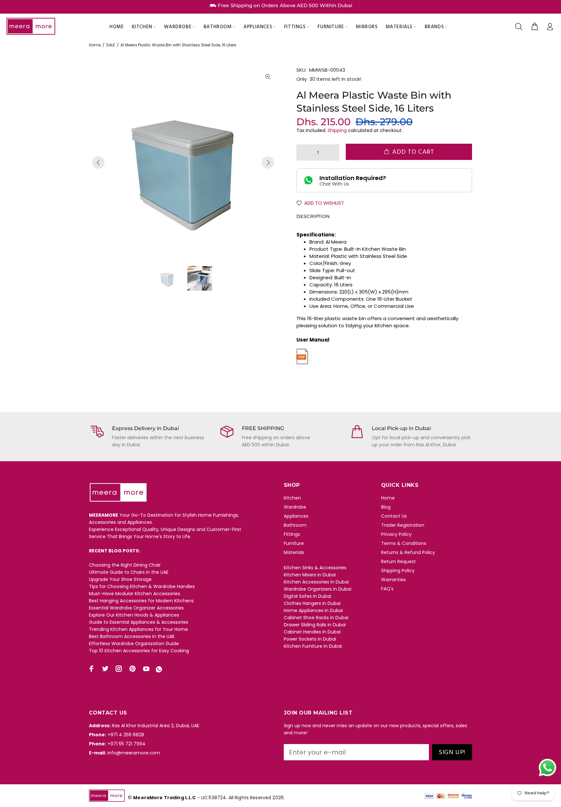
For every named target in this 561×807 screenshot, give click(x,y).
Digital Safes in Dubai (307, 596)
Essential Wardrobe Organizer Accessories (136, 608)
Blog (386, 507)
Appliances (296, 516)
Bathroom (295, 525)
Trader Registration (402, 525)
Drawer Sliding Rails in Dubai (315, 624)
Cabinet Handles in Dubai (312, 632)
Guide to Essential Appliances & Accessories (138, 622)
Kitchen (292, 498)
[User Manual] (302, 356)
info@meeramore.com (133, 753)
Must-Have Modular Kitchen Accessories (134, 593)
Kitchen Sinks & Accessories (315, 567)
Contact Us (394, 516)
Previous (98, 162)
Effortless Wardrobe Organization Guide (134, 643)
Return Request (398, 561)
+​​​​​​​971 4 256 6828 (125, 734)
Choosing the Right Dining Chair (125, 565)
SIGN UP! (452, 752)
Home (95, 45)
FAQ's (387, 588)
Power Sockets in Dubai (310, 639)
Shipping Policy (398, 570)
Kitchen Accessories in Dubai (316, 582)
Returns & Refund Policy (408, 552)
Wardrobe (295, 507)
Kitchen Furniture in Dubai (313, 646)
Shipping (337, 130)
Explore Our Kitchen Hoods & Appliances (134, 615)
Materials (294, 552)
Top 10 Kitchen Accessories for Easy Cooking (139, 650)
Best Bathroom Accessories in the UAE (132, 636)
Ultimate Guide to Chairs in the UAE (128, 572)
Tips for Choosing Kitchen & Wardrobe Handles (142, 586)
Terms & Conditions (403, 543)
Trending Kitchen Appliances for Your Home (138, 629)
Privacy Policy (396, 534)
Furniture (294, 543)
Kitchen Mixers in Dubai (310, 575)
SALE (110, 45)
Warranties (393, 579)
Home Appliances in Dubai (313, 610)
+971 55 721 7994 (126, 744)
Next (268, 162)
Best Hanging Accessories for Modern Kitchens (141, 600)
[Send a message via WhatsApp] (547, 767)
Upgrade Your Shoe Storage (120, 579)
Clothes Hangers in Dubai (312, 603)
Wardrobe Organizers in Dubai (317, 589)
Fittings (292, 534)
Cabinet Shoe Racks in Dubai (316, 617)
